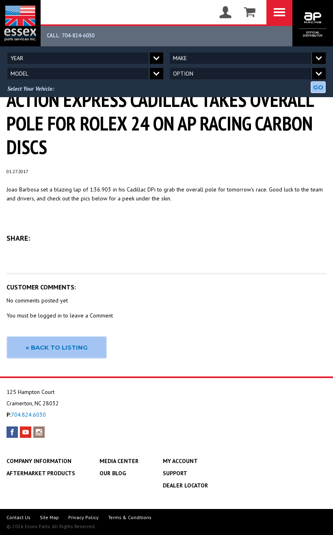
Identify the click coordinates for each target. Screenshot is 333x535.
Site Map (49, 517)
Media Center (118, 461)
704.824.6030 (28, 414)
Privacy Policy (83, 517)
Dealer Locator (185, 485)
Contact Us (18, 517)
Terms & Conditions (129, 517)
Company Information (38, 461)
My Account (180, 461)
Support (175, 473)
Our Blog (112, 473)
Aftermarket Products (40, 473)
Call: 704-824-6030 (70, 35)
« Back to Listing (57, 347)
